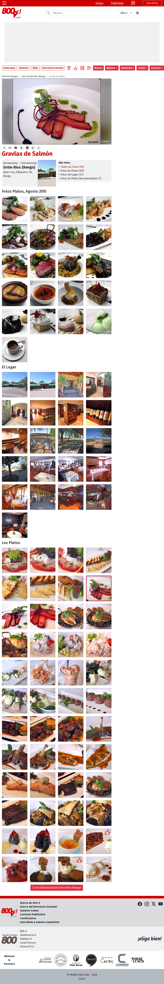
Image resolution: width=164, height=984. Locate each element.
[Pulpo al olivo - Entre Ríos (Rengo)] (15, 237)
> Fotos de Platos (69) (71, 170)
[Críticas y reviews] (82, 68)
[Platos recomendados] (75, 68)
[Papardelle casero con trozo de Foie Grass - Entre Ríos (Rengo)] (71, 813)
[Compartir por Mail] (10, 148)
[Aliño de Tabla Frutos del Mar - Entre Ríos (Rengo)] (43, 701)
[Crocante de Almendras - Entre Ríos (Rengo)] (43, 869)
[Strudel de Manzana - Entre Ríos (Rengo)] (99, 869)
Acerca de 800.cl (30, 902)
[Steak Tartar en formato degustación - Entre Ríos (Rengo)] (71, 701)
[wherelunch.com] (137, 960)
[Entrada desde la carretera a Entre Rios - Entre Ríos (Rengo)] (15, 384)
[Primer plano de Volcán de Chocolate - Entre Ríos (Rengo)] (43, 841)
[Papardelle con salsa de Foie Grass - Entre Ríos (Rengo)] (43, 813)
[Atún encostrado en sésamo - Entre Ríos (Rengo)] (43, 265)
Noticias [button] (24, 68)
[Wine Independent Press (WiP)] (91, 960)
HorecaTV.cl (27, 946)
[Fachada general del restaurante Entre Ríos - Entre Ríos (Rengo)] (43, 384)
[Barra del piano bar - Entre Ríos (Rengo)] (71, 497)
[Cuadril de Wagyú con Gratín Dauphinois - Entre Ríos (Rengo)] (43, 785)
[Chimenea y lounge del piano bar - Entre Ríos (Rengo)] (15, 525)
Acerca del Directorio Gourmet (38, 906)
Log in (82, 978)
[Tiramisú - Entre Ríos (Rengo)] (99, 293)
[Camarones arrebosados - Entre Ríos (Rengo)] (99, 209)
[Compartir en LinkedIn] (27, 148)
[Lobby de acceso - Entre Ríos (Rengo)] (99, 384)
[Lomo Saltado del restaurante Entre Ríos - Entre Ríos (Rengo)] (15, 729)
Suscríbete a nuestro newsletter (40, 922)
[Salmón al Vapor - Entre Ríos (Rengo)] (15, 785)
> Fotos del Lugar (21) (71, 174)
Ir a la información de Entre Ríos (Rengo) (57, 887)
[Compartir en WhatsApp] (33, 148)
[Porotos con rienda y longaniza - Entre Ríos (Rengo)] (15, 293)
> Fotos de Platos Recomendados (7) (80, 178)
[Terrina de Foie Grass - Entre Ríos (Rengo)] (99, 560)
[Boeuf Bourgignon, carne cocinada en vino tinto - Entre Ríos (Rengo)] (99, 237)
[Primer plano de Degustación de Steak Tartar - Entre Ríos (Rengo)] (99, 701)
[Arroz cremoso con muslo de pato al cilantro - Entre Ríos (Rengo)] (71, 265)
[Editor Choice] (69, 68)
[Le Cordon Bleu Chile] (76, 960)
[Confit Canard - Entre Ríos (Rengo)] (99, 729)
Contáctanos (28, 918)
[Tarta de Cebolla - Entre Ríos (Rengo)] (71, 237)
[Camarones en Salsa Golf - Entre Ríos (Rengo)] (71, 672)
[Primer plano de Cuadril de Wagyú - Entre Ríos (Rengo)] (15, 813)
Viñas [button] (35, 68)
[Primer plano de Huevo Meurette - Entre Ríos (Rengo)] (15, 644)
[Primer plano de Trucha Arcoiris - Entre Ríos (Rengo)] (99, 757)
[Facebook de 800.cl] (140, 904)
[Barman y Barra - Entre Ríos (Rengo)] (99, 497)
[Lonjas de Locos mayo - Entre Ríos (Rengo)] (99, 672)
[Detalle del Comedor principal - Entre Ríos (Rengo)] (71, 469)
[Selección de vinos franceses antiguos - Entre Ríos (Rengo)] (99, 413)
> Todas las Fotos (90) (71, 166)
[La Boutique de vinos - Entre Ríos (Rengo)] (43, 413)
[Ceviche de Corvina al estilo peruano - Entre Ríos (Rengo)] (71, 644)
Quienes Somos (29, 910)
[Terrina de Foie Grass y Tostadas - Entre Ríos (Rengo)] (15, 588)
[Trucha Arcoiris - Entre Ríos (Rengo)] (71, 757)
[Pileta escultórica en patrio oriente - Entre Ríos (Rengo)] (99, 441)
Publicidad (117, 3)
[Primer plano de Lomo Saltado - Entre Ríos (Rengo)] (71, 729)
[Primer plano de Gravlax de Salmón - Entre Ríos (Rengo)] (43, 616)
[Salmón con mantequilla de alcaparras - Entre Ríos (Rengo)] (15, 265)
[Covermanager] (122, 960)
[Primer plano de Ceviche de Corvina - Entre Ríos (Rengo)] (99, 644)
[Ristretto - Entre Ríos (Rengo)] (15, 349)
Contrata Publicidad (32, 914)
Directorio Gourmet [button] (52, 68)
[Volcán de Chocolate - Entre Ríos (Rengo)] (15, 321)
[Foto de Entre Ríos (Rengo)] (71, 293)
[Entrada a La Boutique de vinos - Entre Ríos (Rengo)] (15, 413)
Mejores (111, 68)
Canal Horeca (28, 942)
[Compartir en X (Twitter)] (21, 148)
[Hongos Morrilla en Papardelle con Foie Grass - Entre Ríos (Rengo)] (99, 813)
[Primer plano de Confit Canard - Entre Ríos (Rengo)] (15, 757)
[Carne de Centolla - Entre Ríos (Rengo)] (43, 672)
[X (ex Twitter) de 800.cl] (154, 904)
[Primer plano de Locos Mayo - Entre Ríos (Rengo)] (15, 701)
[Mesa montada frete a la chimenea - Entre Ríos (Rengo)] (99, 469)
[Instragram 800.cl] (133, 3)
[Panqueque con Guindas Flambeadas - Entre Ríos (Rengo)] (99, 841)
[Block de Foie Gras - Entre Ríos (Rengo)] (15, 209)
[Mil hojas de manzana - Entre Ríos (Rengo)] (71, 321)
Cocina (141, 68)
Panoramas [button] (9, 68)
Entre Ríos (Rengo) (10, 76)
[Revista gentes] (106, 960)
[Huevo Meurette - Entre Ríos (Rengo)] (71, 616)
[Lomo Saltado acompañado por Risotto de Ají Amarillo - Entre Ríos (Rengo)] (43, 729)
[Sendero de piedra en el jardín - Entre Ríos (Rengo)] (43, 441)
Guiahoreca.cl (28, 934)
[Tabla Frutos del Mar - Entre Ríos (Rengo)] (15, 672)
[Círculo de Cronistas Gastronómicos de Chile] (60, 960)
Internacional (28, 163)
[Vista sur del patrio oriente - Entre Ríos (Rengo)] (15, 469)
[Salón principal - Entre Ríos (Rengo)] (43, 469)
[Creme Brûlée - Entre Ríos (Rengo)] (43, 293)
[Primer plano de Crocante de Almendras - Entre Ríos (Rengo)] (71, 869)
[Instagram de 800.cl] (147, 904)
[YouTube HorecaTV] (160, 904)
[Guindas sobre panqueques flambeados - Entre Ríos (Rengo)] (15, 869)
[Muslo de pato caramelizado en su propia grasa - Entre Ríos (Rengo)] (43, 757)
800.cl (23, 931)
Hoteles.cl (26, 938)
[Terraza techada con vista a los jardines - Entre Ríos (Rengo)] (43, 497)
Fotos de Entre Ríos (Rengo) (33, 76)
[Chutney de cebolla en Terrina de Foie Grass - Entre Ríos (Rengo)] (71, 588)
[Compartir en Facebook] (15, 148)
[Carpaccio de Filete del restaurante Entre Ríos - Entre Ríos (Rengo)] (15, 560)
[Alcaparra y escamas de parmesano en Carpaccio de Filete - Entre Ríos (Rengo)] (43, 560)
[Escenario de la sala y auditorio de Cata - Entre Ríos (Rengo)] (15, 441)
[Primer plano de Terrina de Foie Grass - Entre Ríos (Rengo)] (43, 588)
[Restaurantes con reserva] (89, 68)
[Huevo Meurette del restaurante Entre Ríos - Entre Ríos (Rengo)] (99, 785)
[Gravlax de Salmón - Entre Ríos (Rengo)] (99, 588)
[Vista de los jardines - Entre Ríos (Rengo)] (71, 441)
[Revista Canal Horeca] (45, 960)
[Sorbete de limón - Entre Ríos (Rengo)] (99, 321)
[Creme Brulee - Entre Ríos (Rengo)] (71, 841)
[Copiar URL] (39, 148)
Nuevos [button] (98, 68)
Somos (99, 3)
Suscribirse (152, 3)
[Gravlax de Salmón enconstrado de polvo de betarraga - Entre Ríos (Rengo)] (15, 616)
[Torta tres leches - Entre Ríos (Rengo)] (43, 321)
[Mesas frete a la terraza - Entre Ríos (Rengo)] (15, 497)
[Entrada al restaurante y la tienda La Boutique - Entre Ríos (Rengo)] (71, 384)
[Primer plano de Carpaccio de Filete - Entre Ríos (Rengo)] (71, 560)
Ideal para (126, 68)
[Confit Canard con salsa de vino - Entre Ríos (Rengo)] (99, 265)
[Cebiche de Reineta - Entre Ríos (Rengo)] (71, 209)
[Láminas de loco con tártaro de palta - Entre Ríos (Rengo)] (43, 209)
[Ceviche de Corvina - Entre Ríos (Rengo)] (43, 644)
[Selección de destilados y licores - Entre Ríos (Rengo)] (71, 413)
